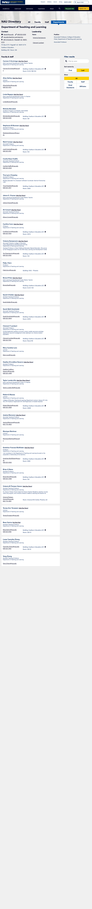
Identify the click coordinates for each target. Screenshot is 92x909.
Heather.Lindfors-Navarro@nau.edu (8, 370)
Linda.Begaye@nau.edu (10, 102)
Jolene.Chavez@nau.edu (10, 203)
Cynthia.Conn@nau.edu (10, 231)
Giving (60, 2)
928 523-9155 (7, 255)
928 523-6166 (7, 532)
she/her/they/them (23, 380)
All (77, 78)
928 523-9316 (7, 118)
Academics (6, 9)
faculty (70, 82)
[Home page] (12, 2)
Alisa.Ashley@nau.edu (10, 85)
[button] (30, 66)
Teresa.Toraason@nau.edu (11, 515)
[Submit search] (75, 2)
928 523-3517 (7, 188)
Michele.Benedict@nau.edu (11, 116)
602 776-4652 (7, 424)
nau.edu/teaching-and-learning (13, 37)
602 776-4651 (7, 501)
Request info (69, 9)
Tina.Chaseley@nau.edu (10, 186)
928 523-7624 (7, 233)
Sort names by (69, 67)
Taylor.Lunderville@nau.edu (11, 388)
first (70, 70)
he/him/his (16, 522)
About (52, 9)
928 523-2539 (7, 168)
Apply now (83, 8)
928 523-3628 (7, 407)
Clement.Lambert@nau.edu (11, 338)
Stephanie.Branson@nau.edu (11, 134)
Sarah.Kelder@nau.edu (10, 302)
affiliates (83, 86)
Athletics (49, 2)
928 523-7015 (7, 340)
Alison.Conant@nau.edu (10, 217)
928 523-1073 (7, 87)
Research (43, 2)
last (82, 70)
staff (83, 82)
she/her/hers (23, 61)
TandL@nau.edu (9, 34)
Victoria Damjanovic (39, 38)
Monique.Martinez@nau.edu (11, 440)
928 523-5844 (7, 318)
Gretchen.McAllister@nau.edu (11, 459)
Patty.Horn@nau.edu (9, 270)
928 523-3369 (7, 373)
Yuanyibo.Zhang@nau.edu (11, 547)
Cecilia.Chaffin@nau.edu (10, 166)
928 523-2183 (7, 548)
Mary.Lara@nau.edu (9, 355)
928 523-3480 (7, 479)
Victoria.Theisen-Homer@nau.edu (8, 498)
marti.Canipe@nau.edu (10, 149)
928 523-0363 (7, 462)
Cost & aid (18, 9)
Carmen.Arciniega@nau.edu (11, 69)
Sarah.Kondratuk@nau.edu (11, 316)
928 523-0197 (7, 151)
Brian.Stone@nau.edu (9, 477)
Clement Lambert (38, 43)
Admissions (29, 9)
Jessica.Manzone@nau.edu (11, 422)
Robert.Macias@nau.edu (10, 405)
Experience (41, 9)
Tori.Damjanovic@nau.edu (11, 253)
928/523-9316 (21, 34)
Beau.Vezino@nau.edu (10, 530)
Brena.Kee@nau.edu (9, 285)
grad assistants (70, 86)
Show (66, 75)
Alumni (55, 2)
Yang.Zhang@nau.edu (10, 563)
